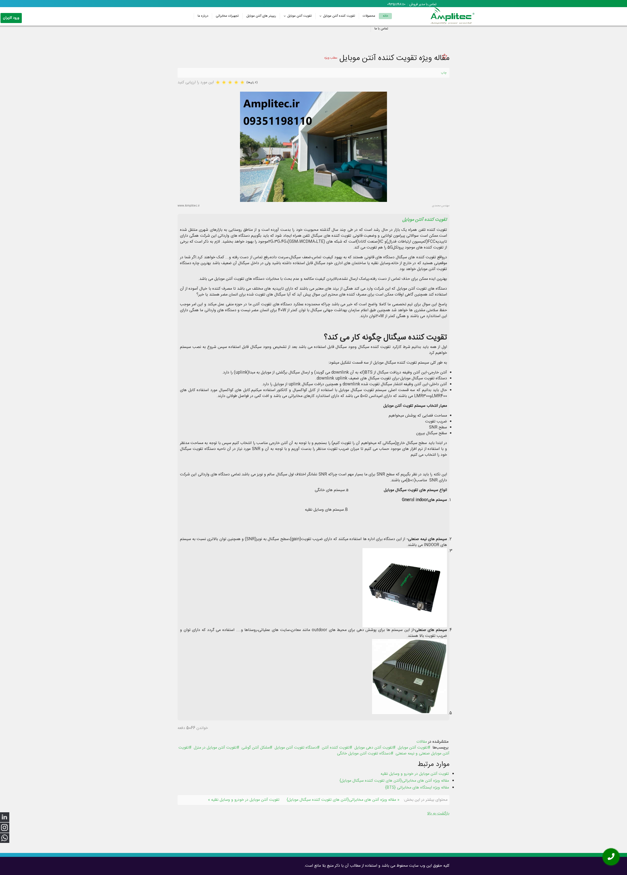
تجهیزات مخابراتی (227, 16)
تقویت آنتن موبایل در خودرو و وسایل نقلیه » (243, 800)
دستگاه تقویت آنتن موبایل (296, 747)
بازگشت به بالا (438, 813)
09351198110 (396, 4)
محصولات (369, 16)
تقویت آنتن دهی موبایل (373, 747)
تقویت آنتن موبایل (299, 16)
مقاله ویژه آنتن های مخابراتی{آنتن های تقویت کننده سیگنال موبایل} (394, 780)
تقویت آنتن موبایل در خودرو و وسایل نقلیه (415, 774)
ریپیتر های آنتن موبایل (261, 16)
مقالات (421, 742)
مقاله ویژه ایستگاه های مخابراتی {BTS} (417, 787)
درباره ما (203, 16)
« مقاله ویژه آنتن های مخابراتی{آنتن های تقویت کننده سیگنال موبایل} (343, 800)
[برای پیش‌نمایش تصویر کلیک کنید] (313, 147)
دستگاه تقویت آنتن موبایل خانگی (364, 753)
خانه (385, 16)
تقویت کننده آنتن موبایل (339, 16)
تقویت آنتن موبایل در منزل (215, 747)
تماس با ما (381, 28)
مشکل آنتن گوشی (255, 747)
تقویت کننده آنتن (336, 747)
